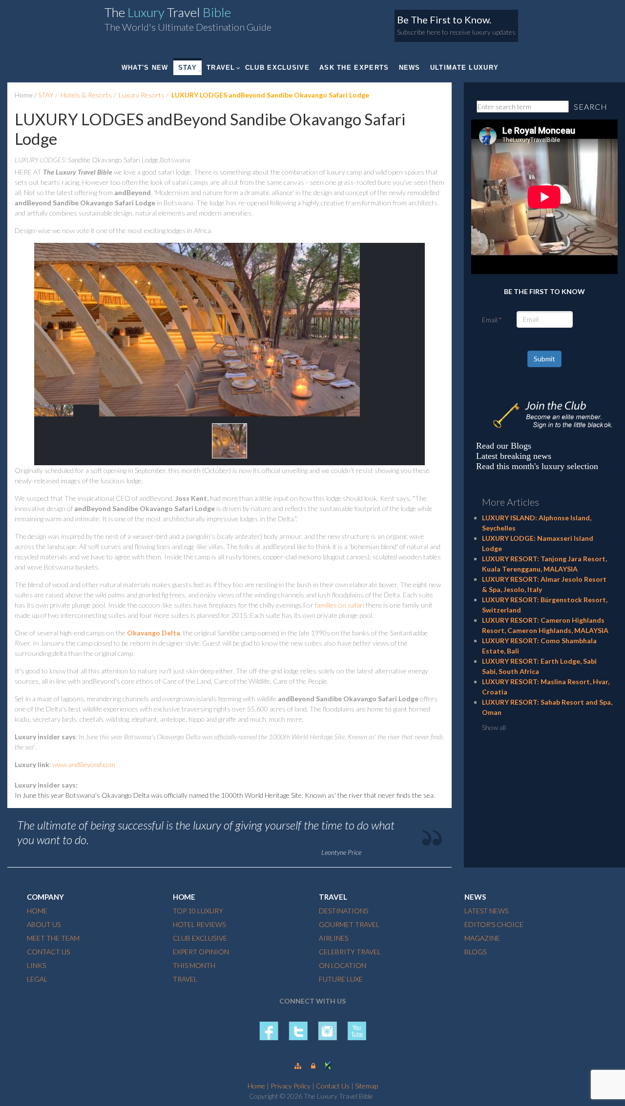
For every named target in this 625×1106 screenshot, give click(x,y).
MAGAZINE (482, 938)
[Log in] (313, 1066)
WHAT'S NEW (145, 67)
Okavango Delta (153, 633)
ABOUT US (44, 924)
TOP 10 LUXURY (198, 911)
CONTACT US (48, 952)
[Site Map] (298, 1066)
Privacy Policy (291, 1086)
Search (590, 106)
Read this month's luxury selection (537, 466)
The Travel (167, 12)
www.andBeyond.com (83, 764)
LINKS (36, 965)
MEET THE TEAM (53, 938)
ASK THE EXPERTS (354, 67)
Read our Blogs (503, 446)
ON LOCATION (342, 965)
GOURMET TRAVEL (349, 924)
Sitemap (366, 1086)
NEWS (409, 67)
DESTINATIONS (343, 911)
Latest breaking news (513, 456)
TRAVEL (221, 67)
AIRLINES (333, 938)
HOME (37, 911)
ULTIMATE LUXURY (464, 67)
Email (490, 320)
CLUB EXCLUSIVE (277, 67)
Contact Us (333, 1086)
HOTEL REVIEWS (199, 924)
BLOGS (475, 952)
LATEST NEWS (486, 911)
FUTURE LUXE (341, 979)
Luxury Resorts (142, 95)
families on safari (339, 605)
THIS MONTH (194, 965)
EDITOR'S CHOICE (493, 924)
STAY (187, 67)
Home (24, 95)
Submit (544, 359)
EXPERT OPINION (201, 952)
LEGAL (37, 979)
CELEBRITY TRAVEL (350, 952)
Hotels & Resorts (86, 95)
